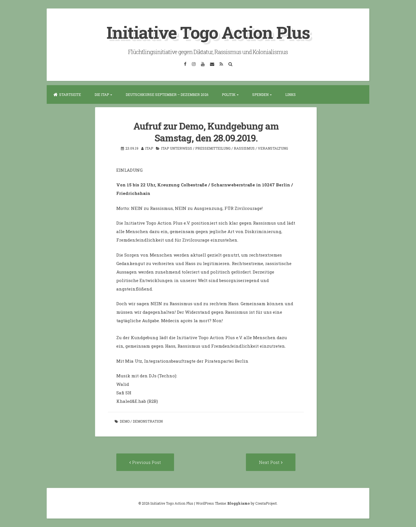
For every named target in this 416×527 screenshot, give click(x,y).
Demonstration (148, 421)
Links (290, 94)
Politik (228, 94)
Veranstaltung (273, 148)
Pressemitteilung (213, 148)
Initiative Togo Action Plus (208, 32)
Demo (125, 421)
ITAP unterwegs (176, 148)
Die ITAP (102, 94)
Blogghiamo (238, 503)
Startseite (70, 94)
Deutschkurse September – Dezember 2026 (167, 94)
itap (149, 148)
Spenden (260, 94)
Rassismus (244, 148)
